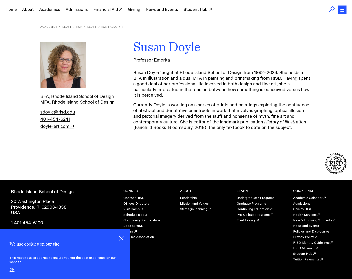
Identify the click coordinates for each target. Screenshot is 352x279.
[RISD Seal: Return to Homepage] (335, 173)
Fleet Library (246, 220)
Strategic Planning (193, 209)
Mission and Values (194, 203)
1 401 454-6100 (27, 222)
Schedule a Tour (135, 214)
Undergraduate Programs (255, 197)
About (28, 9)
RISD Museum (304, 248)
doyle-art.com (54, 126)
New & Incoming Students (312, 220)
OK (12, 269)
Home (11, 9)
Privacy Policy (303, 237)
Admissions (77, 9)
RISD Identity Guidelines (311, 242)
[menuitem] (11, 9)
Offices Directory (136, 203)
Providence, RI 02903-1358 (39, 207)
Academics (49, 9)
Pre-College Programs (253, 214)
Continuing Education (253, 209)
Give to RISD (302, 209)
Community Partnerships (141, 220)
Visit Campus (133, 209)
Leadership (188, 197)
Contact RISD (133, 197)
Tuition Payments (306, 259)
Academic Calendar (307, 197)
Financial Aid (106, 9)
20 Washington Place (32, 201)
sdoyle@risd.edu (57, 111)
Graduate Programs (251, 203)
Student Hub (196, 9)
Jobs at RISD (133, 225)
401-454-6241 (55, 119)
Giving (134, 9)
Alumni (128, 231)
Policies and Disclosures (311, 231)
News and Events (162, 9)
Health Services (305, 214)
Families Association (138, 237)
